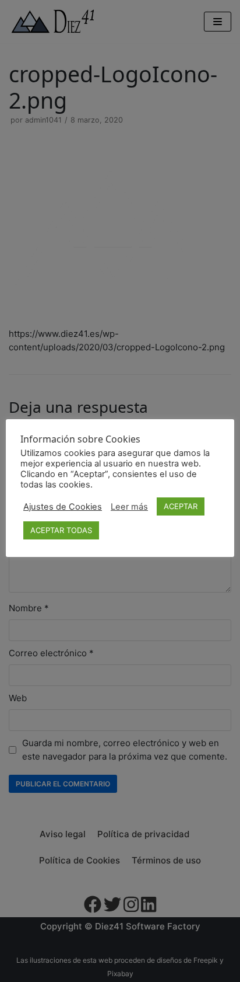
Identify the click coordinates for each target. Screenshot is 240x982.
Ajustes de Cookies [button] (62, 507)
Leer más (129, 507)
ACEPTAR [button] (180, 506)
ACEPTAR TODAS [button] (61, 530)
